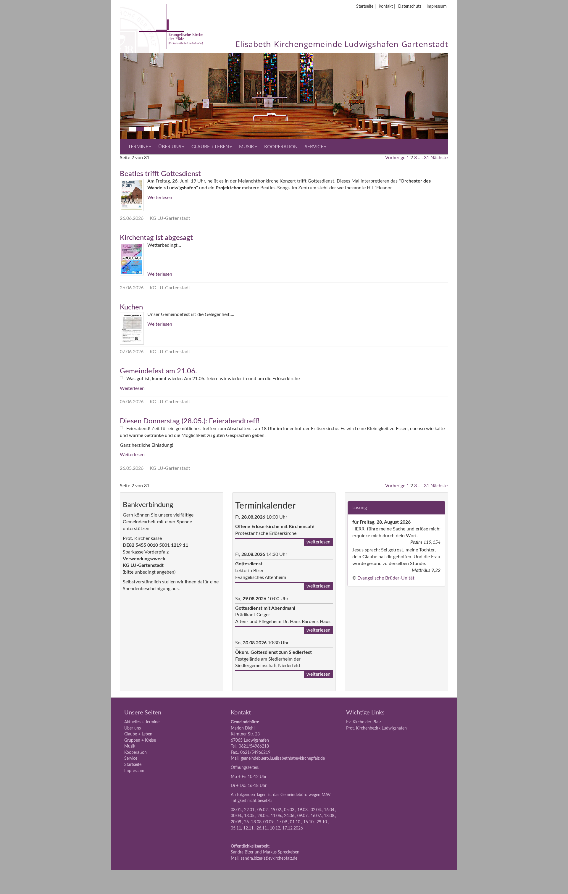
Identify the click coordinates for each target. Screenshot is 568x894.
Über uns (169, 146)
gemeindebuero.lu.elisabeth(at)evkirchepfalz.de (283, 758)
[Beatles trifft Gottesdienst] (132, 195)
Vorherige (395, 157)
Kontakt (386, 6)
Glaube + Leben (210, 146)
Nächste (439, 157)
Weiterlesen (159, 197)
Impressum (437, 6)
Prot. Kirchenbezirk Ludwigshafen (376, 728)
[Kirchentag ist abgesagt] (132, 259)
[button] (144, 96)
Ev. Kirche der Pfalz (363, 722)
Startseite (364, 6)
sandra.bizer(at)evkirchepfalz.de (269, 858)
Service (314, 146)
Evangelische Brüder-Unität (385, 578)
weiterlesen (318, 542)
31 (426, 157)
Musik (246, 146)
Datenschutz (409, 6)
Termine (138, 146)
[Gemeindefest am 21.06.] (121, 377)
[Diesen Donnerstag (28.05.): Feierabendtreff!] (121, 427)
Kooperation (281, 146)
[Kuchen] (132, 328)
